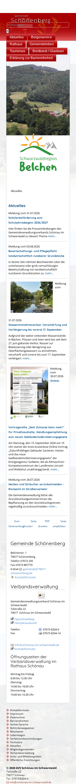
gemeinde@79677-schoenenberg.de (28, 571)
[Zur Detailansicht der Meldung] (30, 315)
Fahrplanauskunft (25, 623)
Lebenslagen (17, 735)
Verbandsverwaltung (22, 753)
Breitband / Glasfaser (48, 51)
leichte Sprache (19, 724)
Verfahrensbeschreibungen (26, 738)
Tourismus (17, 51)
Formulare (16, 742)
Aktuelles (17, 37)
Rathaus (16, 44)
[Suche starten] (7, 31)
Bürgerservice (41, 37)
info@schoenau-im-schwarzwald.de (37, 645)
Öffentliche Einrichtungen (25, 760)
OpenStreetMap (24, 619)
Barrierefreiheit (19, 721)
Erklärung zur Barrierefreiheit (31, 58)
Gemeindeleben (42, 44)
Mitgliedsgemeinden (22, 749)
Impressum (16, 713)
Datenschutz (17, 717)
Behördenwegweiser (22, 728)
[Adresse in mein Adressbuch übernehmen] (43, 598)
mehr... (52, 236)
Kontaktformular (25, 577)
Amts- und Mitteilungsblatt (25, 756)
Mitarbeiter (16, 731)
